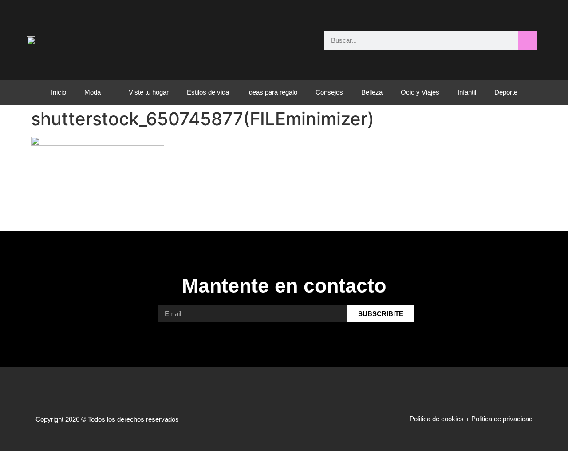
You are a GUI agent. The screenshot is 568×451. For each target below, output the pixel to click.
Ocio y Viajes (420, 92)
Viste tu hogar (149, 92)
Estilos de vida (208, 92)
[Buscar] (527, 40)
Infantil (467, 92)
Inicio (58, 92)
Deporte (505, 92)
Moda (92, 92)
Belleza (372, 92)
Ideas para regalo (272, 92)
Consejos (329, 92)
